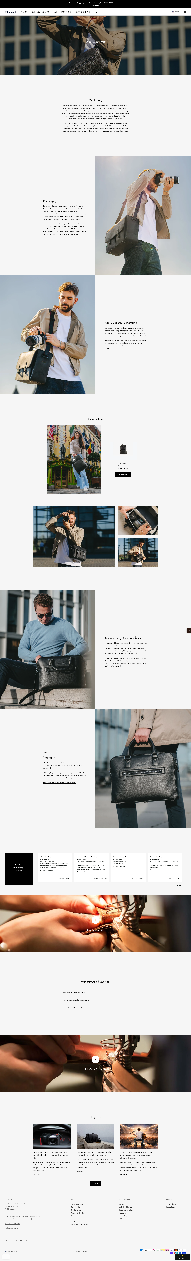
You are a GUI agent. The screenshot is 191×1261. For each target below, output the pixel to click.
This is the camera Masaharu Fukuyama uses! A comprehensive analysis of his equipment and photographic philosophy (136, 1155)
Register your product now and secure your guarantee (59, 782)
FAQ (120, 1219)
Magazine (122, 1213)
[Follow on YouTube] (21, 1240)
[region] (110, 867)
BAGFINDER (66, 12)
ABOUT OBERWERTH (83, 12)
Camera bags (171, 1204)
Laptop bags (170, 1207)
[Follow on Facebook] (6, 1240)
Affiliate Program (124, 1216)
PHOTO (24, 12)
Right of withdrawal (77, 1207)
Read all (96, 1183)
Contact (121, 1204)
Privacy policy (75, 1216)
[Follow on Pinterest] (16, 1240)
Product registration (125, 1207)
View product (123, 474)
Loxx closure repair (77, 1204)
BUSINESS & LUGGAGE (40, 12)
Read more (36, 1174)
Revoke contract (76, 1210)
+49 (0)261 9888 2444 (12, 1223)
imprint (73, 1219)
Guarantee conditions (126, 1210)
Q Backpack (123, 463)
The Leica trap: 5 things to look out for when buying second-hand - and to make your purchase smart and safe (50, 1155)
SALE (55, 12)
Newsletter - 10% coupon (79, 1224)
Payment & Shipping (77, 1213)
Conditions (74, 1222)
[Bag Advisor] (189, 630)
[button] (35, 867)
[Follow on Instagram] (11, 1240)
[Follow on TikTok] (26, 1240)
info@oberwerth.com (11, 1228)
